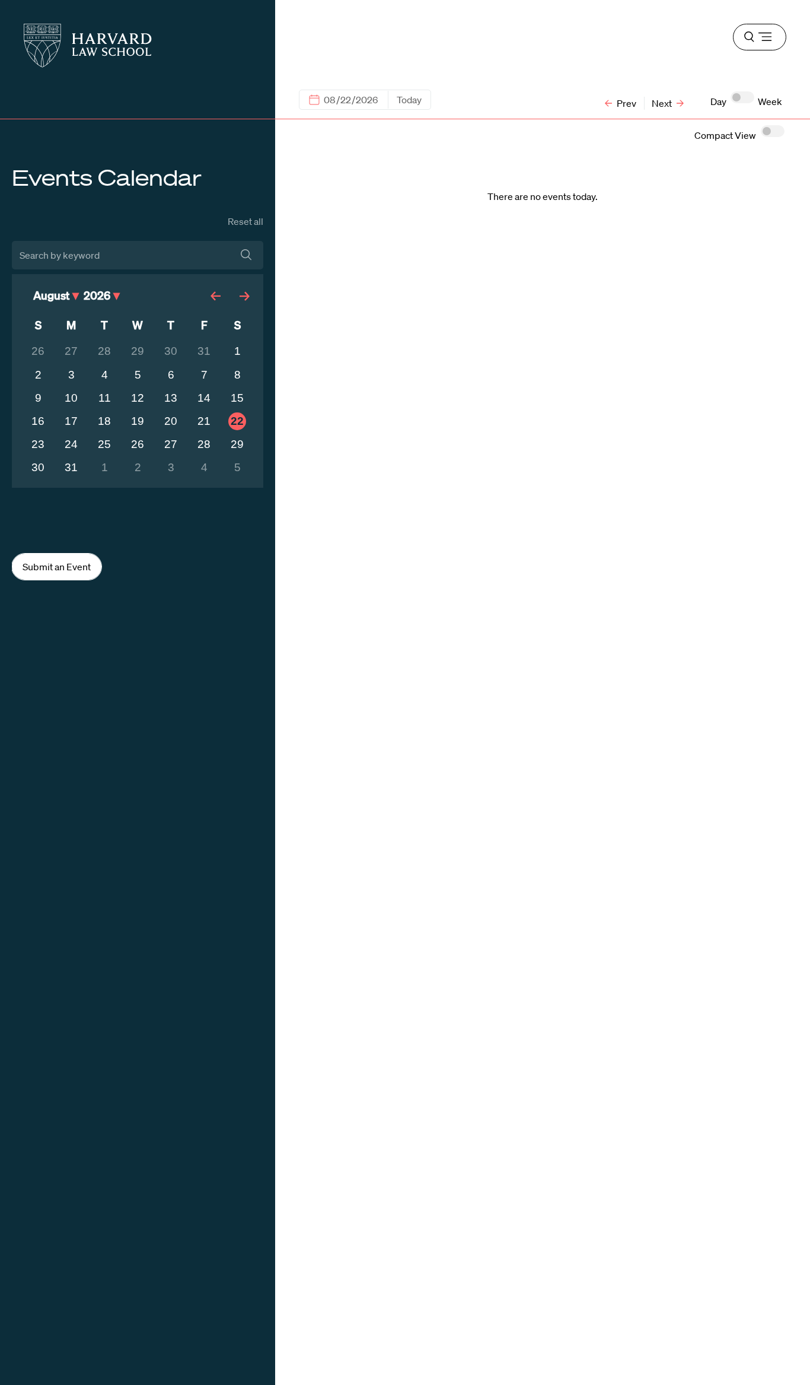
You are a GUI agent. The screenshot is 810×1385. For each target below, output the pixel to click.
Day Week (746, 101)
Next (663, 103)
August (51, 295)
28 (104, 351)
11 (104, 398)
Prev (625, 103)
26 (37, 351)
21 (204, 421)
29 (137, 351)
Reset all (245, 221)
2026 (97, 295)
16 (37, 421)
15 (237, 398)
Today (409, 100)
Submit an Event (57, 567)
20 (170, 421)
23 (37, 444)
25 (104, 444)
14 (204, 398)
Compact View (725, 135)
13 (170, 398)
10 (71, 398)
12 (137, 398)
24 (71, 444)
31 (204, 351)
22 (237, 421)
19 (137, 421)
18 (104, 421)
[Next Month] (247, 295)
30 (170, 351)
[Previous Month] (218, 295)
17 (71, 421)
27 (71, 351)
